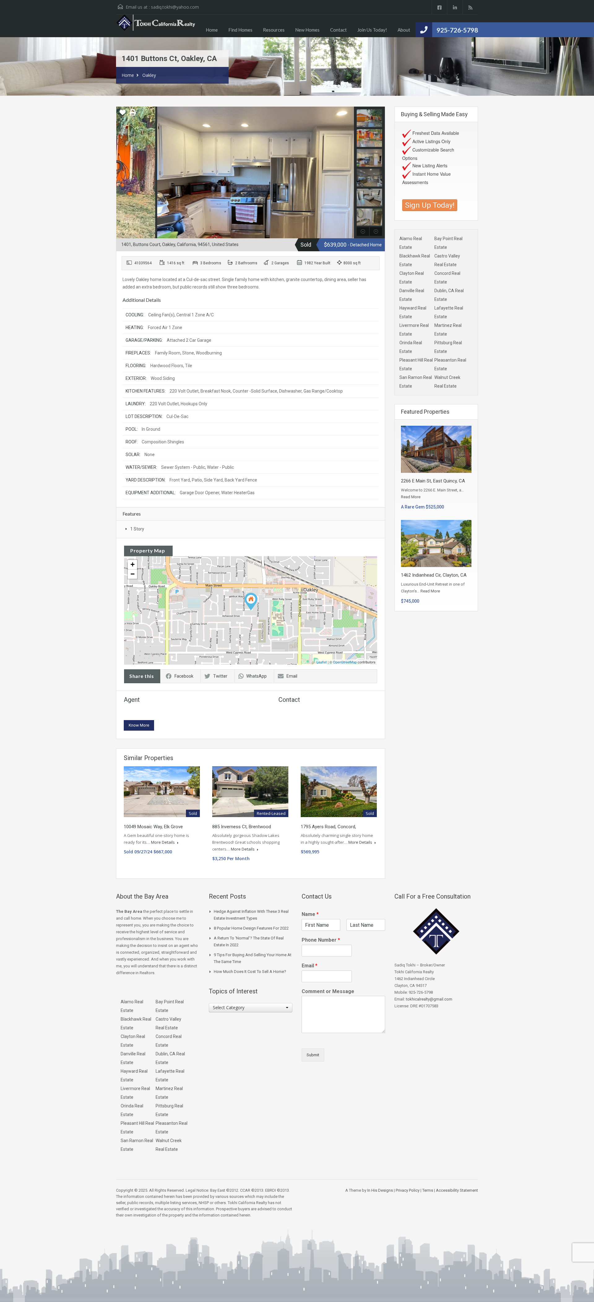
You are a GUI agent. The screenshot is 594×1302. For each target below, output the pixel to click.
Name (310, 914)
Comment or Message (328, 991)
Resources (274, 30)
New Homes (307, 30)
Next (348, 172)
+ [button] (133, 564)
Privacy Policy (408, 1190)
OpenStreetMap (345, 661)
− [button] (133, 574)
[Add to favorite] (122, 114)
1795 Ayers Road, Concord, (328, 826)
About (404, 30)
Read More (410, 497)
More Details (163, 842)
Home (212, 30)
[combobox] (250, 1007)
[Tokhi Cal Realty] (156, 26)
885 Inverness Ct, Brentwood (241, 826)
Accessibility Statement (457, 1190)
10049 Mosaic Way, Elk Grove (153, 826)
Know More (139, 725)
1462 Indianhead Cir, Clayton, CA (434, 575)
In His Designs (380, 1190)
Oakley (149, 75)
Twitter (220, 676)
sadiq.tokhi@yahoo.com (175, 7)
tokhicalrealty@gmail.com (429, 999)
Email (291, 676)
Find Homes (240, 30)
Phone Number (321, 940)
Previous (121, 172)
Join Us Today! (372, 30)
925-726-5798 (457, 30)
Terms (427, 1190)
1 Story (137, 528)
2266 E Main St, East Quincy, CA (433, 481)
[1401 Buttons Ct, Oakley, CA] (250, 601)
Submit (313, 1055)
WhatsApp (256, 676)
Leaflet (321, 661)
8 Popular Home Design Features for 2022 (251, 928)
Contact (338, 30)
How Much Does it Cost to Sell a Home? (250, 971)
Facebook (183, 676)
